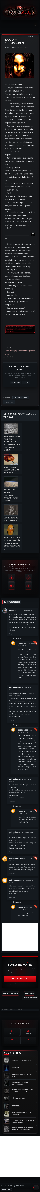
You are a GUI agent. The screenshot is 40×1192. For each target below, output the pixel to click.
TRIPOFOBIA (16, 1106)
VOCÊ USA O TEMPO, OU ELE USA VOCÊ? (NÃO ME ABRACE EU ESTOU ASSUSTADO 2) (12, 543)
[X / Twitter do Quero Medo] (28, 586)
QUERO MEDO (23, 643)
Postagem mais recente (10, 993)
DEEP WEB (15, 1068)
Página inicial (29, 993)
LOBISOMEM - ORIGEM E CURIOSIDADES (20, 1083)
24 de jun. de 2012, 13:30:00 (24, 611)
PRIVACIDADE (6, 1189)
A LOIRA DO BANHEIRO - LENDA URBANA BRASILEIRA (23, 1091)
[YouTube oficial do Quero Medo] (11, 586)
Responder (12, 634)
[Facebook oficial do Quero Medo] (11, 578)
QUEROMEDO (19, 1186)
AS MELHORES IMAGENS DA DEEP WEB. (21, 1113)
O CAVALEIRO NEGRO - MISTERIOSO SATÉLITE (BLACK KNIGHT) (11, 495)
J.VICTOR (26, 382)
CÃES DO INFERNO (18, 1098)
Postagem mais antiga (30, 997)
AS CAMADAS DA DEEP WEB (21, 1060)
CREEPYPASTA (30, 36)
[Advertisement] (20, 1156)
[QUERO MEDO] (20, 11)
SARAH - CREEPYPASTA (15, 41)
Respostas (17, 638)
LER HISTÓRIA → (9, 357)
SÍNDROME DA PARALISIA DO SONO (22, 1075)
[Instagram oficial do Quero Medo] (28, 578)
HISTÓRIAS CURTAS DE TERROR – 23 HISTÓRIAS (23, 1121)
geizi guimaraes (15, 880)
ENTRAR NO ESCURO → (20, 979)
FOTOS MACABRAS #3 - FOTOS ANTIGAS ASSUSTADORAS (22, 1129)
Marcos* (12, 611)
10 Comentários (21, 48)
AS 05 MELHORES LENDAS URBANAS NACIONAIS (11, 470)
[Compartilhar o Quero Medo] (36, 1187)
